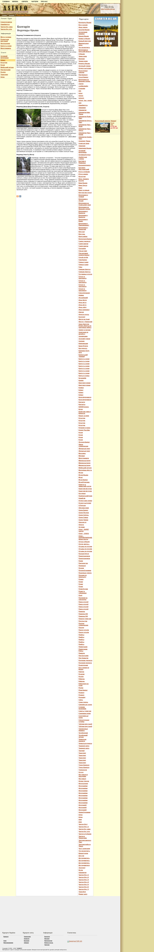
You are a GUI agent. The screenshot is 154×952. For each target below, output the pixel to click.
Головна (4, 15)
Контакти (47, 936)
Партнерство (48, 940)
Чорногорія (27, 936)
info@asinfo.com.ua (108, 9)
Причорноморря (8, 942)
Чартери (46, 944)
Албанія (26, 942)
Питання (46, 938)
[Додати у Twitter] (20, 196)
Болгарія (11, 15)
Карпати (5, 936)
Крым (112, 123)
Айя (111, 124)
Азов (4, 940)
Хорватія (26, 938)
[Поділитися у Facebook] (18, 196)
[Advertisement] (47, 20)
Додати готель (48, 942)
